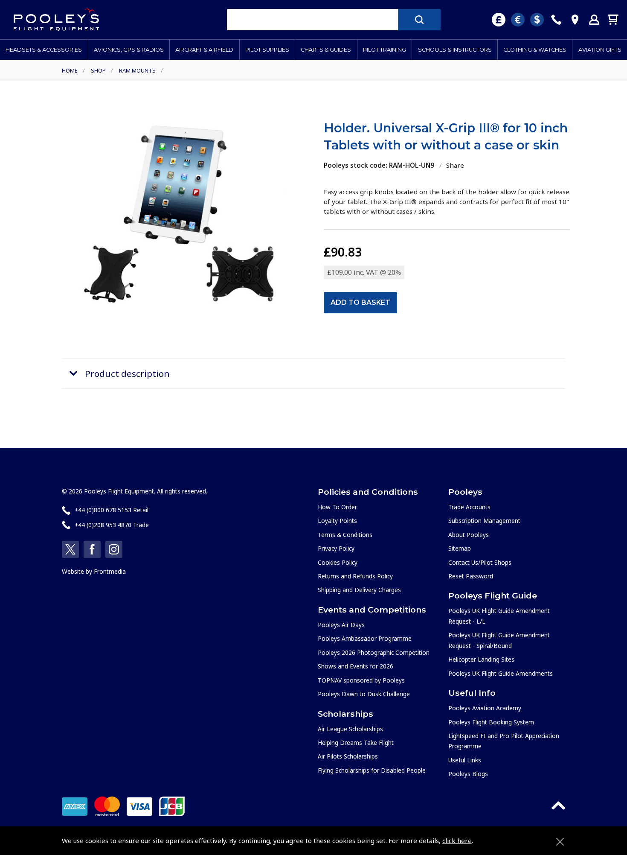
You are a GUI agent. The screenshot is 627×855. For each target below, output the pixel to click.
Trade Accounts (469, 507)
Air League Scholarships (350, 729)
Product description (127, 373)
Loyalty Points (337, 521)
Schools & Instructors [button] (455, 50)
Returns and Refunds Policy (355, 576)
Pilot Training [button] (384, 50)
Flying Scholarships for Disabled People (372, 770)
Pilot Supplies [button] (267, 50)
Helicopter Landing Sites (481, 659)
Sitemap (459, 548)
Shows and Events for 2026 (355, 666)
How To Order (337, 507)
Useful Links (464, 760)
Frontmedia (110, 571)
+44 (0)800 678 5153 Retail (111, 510)
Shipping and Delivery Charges (359, 590)
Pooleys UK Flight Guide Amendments (500, 673)
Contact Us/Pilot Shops (479, 562)
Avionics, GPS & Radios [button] (129, 50)
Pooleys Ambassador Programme (365, 638)
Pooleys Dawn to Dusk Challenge (364, 694)
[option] (180, 215)
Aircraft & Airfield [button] (204, 50)
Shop (98, 70)
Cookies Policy (337, 562)
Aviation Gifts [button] (599, 50)
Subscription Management (484, 521)
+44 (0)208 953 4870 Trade (112, 525)
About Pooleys (468, 535)
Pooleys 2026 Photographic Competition (374, 652)
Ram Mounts (137, 70)
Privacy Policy (336, 548)
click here (457, 840)
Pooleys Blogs (468, 774)
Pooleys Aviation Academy (484, 708)
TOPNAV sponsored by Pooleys (361, 680)
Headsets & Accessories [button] (44, 50)
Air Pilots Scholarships (348, 756)
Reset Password (470, 576)
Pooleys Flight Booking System (491, 722)
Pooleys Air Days (341, 625)
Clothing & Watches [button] (534, 50)
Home (70, 70)
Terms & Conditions (345, 535)
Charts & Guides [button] (326, 50)
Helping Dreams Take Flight (356, 742)
